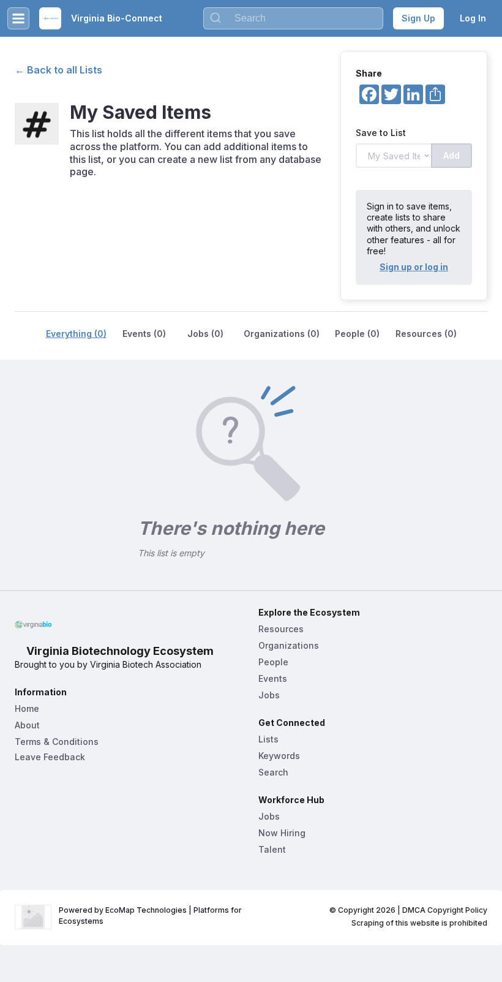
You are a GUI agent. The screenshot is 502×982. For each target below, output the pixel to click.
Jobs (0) (205, 333)
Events (272, 678)
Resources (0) (426, 333)
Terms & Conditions (57, 741)
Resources (281, 629)
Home (27, 708)
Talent (272, 849)
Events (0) (144, 333)
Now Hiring (281, 833)
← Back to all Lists (58, 70)
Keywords (279, 755)
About (27, 725)
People (273, 662)
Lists (268, 739)
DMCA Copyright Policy (444, 910)
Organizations (288, 645)
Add (451, 155)
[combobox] (293, 18)
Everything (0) (76, 333)
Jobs (269, 695)
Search (273, 772)
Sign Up (418, 18)
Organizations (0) (282, 333)
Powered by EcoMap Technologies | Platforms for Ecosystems (151, 915)
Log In (473, 18)
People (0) (357, 333)
